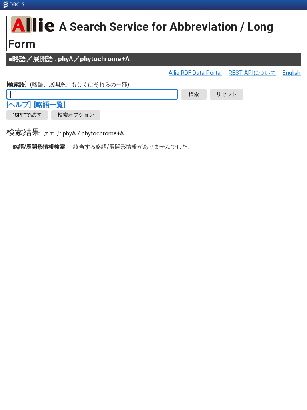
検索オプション (76, 115)
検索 (194, 94)
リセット (226, 94)
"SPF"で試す (27, 115)
